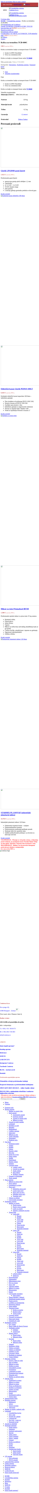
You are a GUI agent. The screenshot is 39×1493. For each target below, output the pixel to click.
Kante (11, 1445)
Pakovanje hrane (14, 1319)
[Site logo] (18, 10)
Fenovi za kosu (13, 1406)
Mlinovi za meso (14, 1288)
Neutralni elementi (22, 1228)
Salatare (11, 1163)
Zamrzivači (16, 1331)
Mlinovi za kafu (18, 1120)
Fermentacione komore (16, 1373)
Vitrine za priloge (14, 1198)
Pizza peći (12, 1187)
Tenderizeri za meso (15, 1380)
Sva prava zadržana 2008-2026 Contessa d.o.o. (24, 1097)
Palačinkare (12, 1160)
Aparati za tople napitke (16, 1122)
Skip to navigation (7, 2)
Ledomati (12, 1124)
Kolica (11, 1444)
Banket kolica (17, 1312)
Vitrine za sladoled (14, 1350)
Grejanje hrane (13, 1165)
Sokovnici (12, 1133)
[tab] (6, 72)
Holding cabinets (18, 1174)
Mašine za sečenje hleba (16, 1377)
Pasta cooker (13, 1156)
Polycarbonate (13, 1458)
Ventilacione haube (15, 1449)
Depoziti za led (13, 1422)
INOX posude (13, 1460)
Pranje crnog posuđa (19, 1207)
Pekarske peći (13, 1375)
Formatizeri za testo (15, 1185)
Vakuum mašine (14, 1286)
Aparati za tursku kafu (20, 1118)
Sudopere (12, 1429)
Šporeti (19, 1216)
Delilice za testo (14, 1366)
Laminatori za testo (15, 1371)
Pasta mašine (13, 1306)
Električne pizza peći (19, 1189)
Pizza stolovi (13, 1183)
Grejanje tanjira (13, 1315)
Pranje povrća (13, 1301)
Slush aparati (13, 1178)
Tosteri (11, 1145)
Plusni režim (17, 1335)
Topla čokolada (13, 1136)
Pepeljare (12, 1447)
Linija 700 (16, 1230)
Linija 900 (16, 1252)
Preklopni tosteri (14, 1144)
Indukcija (16, 1275)
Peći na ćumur (13, 1283)
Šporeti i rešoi (13, 1151)
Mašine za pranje (14, 1203)
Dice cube (12, 1415)
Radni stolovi (13, 1427)
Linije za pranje (18, 1209)
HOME (3, 21)
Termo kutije (17, 1313)
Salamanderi (13, 1279)
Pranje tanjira (17, 1205)
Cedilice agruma (14, 1131)
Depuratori (12, 1138)
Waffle (11, 1158)
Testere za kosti (13, 1389)
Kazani (19, 1247)
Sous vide (12, 1285)
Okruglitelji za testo (15, 1368)
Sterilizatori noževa (15, 1395)
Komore (11, 1339)
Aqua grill (20, 1219)
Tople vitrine (17, 1171)
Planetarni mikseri (14, 1304)
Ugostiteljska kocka (15, 1413)
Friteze (11, 1149)
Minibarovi (12, 1402)
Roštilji (11, 1147)
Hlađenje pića (13, 1140)
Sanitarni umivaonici (15, 1431)
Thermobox (12, 65)
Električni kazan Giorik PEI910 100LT (17, 389)
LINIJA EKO (17, 1274)
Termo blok (12, 1212)
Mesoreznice (13, 1290)
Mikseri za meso (14, 1384)
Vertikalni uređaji (14, 1328)
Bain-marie (20, 1227)
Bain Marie (16, 1172)
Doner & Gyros (14, 1154)
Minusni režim (17, 1337)
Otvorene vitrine (14, 1353)
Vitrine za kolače (14, 1348)
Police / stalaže (13, 1438)
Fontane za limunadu (15, 1176)
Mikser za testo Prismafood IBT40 (15, 609)
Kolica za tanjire (18, 1310)
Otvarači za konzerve (15, 1317)
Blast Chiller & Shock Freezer (18, 1326)
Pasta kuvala (21, 1225)
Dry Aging (12, 1324)
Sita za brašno (13, 1362)
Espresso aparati (18, 1116)
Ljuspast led (12, 1418)
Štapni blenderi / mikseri (16, 1297)
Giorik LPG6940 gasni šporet (13, 171)
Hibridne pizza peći (19, 1194)
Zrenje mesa (12, 1397)
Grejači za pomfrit (18, 1169)
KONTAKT (18, 4)
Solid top (19, 1234)
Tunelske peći (17, 1196)
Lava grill (20, 1221)
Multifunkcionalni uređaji (17, 1299)
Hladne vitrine (13, 1162)
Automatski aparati (19, 1115)
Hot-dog (11, 1153)
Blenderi (11, 1127)
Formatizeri (12, 1369)
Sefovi (11, 1404)
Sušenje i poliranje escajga (21, 1210)
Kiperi (19, 1245)
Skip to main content (19, 2)
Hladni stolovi (13, 1333)
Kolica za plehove (14, 1442)
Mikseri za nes (13, 1135)
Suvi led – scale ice (15, 1420)
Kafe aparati (12, 1113)
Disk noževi (16, 1295)
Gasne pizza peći (18, 1191)
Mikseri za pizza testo (15, 1182)
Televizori (12, 1407)
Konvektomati (13, 1277)
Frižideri (15, 1330)
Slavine (11, 1433)
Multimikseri (13, 1129)
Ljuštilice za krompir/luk (16, 1303)
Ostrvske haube (18, 1454)
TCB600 (29, 58)
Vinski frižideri (13, 1357)
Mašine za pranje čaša (16, 1111)
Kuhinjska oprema (23, 65)
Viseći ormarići (13, 1436)
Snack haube (17, 1451)
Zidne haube (17, 1453)
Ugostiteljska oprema (13, 21)
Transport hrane (14, 1308)
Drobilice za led (14, 1126)
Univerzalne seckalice (16, 1200)
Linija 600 (16, 1214)
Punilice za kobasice (15, 1388)
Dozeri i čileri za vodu (16, 1360)
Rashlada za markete (15, 1355)
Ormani (11, 1440)
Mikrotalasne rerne (15, 1281)
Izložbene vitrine (14, 1346)
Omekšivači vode (14, 1321)
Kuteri (11, 1292)
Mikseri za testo (14, 1364)
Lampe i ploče (17, 1167)
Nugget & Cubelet (14, 1416)
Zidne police (13, 1434)
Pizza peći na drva (18, 1192)
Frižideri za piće (14, 1351)
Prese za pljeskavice (15, 1386)
